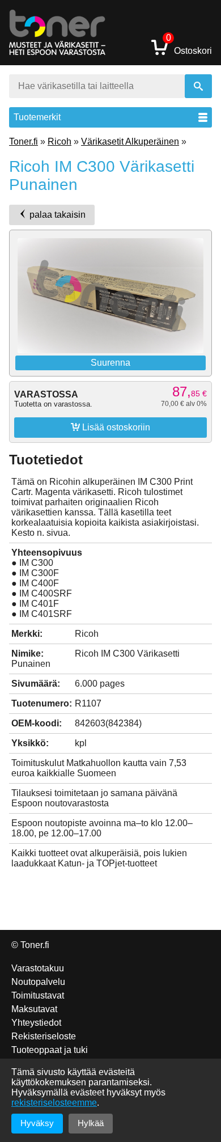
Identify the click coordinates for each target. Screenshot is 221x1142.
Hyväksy (37, 1123)
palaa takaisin (56, 214)
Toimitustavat (37, 995)
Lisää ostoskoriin (110, 427)
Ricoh (59, 141)
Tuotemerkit (37, 117)
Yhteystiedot (36, 1022)
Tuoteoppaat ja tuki (49, 1050)
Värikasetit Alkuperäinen (130, 141)
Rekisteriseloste (43, 1036)
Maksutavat (34, 1009)
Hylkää (91, 1123)
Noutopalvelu (38, 982)
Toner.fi (23, 141)
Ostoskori (189, 47)
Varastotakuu (37, 968)
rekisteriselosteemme (54, 1102)
